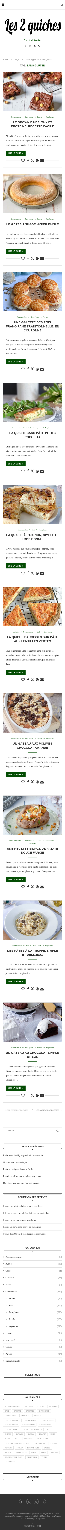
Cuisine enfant (31, 1420)
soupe (33, 1452)
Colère (34, 1271)
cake (7, 1411)
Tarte (43, 1452)
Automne (53, 1406)
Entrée (34, 1284)
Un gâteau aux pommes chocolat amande (21, 1183)
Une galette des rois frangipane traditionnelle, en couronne (32, 326)
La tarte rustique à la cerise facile (18, 1169)
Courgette (39, 1416)
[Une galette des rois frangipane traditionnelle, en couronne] (32, 291)
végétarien (10, 1462)
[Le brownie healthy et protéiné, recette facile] (32, 91)
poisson (53, 1443)
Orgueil (34, 1347)
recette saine (33, 1448)
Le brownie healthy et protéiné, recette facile (23, 1155)
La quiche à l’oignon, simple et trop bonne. (22, 1176)
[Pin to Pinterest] (37, 161)
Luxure (34, 1333)
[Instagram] (30, 46)
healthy (42, 1434)
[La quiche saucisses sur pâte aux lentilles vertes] (32, 606)
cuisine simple (11, 1429)
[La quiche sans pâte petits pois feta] (32, 402)
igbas (17, 1439)
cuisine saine (45, 1425)
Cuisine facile (48, 1420)
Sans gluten (35, 1312)
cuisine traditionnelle (32, 1429)
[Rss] (39, 46)
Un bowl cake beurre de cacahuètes (25, 1227)
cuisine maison (11, 1425)
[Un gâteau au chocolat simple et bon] (32, 1022)
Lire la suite (14, 153)
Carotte (17, 1411)
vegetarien (32, 1457)
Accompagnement (34, 1257)
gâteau (31, 1434)
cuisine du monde (12, 1420)
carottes (30, 1411)
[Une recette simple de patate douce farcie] (32, 815)
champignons (10, 1416)
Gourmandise (34, 1291)
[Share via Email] (42, 161)
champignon (44, 1411)
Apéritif (40, 1406)
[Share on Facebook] (28, 161)
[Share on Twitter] (32, 160)
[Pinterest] (34, 46)
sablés (47, 1448)
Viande (44, 1457)
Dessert (50, 1429)
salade (8, 1452)
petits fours (42, 1439)
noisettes (28, 1439)
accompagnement (12, 1406)
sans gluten (21, 1452)
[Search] (61, 4)
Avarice (34, 1264)
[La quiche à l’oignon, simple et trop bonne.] (32, 504)
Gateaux (19, 1434)
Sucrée (35, 1319)
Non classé (34, 1340)
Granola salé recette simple (15, 1162)
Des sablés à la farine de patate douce (26, 1206)
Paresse (34, 1354)
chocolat (25, 1416)
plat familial (39, 1443)
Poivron (8, 1448)
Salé (35, 1305)
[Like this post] (23, 161)
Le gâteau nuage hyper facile (32, 224)
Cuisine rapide (28, 1425)
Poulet (20, 1448)
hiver (52, 1434)
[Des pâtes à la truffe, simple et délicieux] (32, 920)
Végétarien (35, 1326)
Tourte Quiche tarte (13, 1457)
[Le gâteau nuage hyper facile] (32, 193)
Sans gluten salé (34, 1361)
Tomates (54, 1452)
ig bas (7, 1439)
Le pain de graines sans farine (23, 1220)
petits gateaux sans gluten (17, 1443)
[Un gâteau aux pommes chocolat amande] (32, 713)
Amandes (29, 1406)
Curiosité (34, 1277)
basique (35, 1298)
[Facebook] (25, 46)
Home (5, 59)
